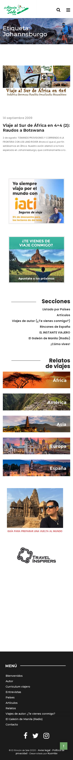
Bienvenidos (14, 675)
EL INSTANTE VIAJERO (54, 332)
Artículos (63, 315)
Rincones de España (55, 327)
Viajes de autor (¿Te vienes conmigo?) (41, 321)
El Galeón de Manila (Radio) (49, 338)
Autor (9, 681)
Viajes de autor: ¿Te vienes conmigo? (30, 713)
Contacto (12, 724)
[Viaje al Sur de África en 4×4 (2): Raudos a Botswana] (36, 88)
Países (10, 697)
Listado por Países (56, 309)
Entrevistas (13, 692)
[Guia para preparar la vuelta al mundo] (35, 511)
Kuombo (52, 753)
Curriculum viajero (18, 686)
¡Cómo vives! (60, 344)
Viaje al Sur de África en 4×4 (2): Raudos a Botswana (36, 128)
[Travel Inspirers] (36, 555)
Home (7, 47)
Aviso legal (44, 750)
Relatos (11, 708)
